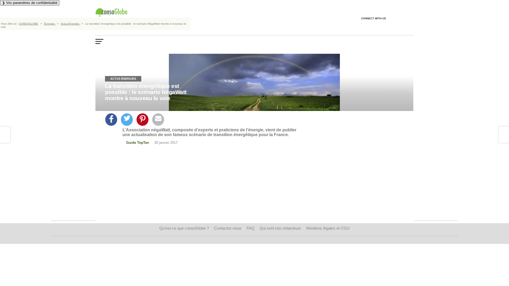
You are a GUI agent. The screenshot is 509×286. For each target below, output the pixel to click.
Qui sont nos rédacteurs (280, 228)
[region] (213, 190)
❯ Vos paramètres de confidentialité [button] (29, 3)
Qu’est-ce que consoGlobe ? (184, 228)
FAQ (250, 228)
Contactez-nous (228, 228)
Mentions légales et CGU (328, 228)
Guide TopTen (137, 143)
